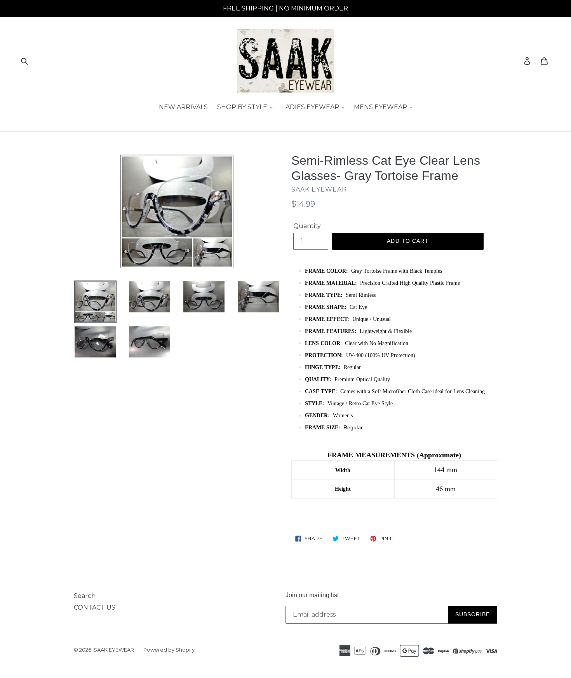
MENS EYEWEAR (381, 107)
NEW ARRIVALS (183, 107)
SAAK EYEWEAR (114, 650)
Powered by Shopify (169, 650)
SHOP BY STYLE (243, 107)
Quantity (307, 226)
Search (85, 596)
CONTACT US (94, 607)
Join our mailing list (312, 595)
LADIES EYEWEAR (311, 107)
